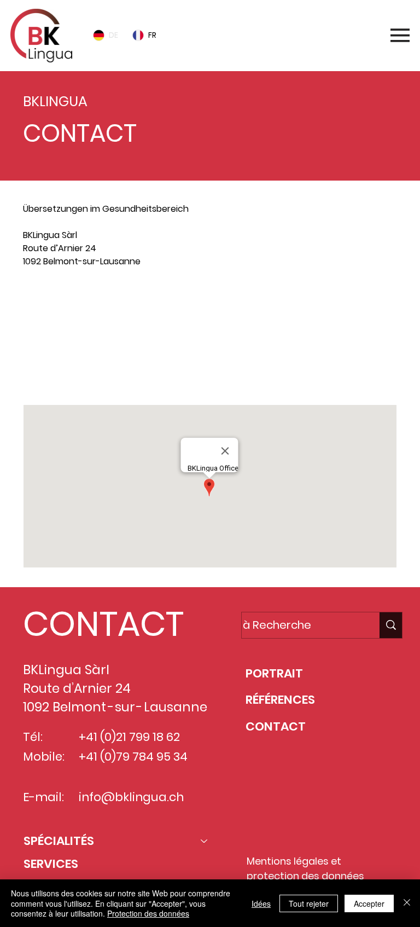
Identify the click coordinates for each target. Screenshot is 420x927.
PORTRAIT (274, 673)
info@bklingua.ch (80, 354)
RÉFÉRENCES (280, 699)
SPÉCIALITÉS (59, 840)
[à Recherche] (391, 625)
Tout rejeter (309, 903)
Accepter (369, 903)
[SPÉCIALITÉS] (204, 841)
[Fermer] (406, 903)
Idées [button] (261, 903)
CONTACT (276, 726)
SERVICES (51, 863)
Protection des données (148, 913)
